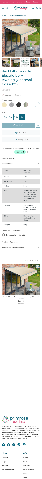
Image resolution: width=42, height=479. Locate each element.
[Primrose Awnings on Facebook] (8, 446)
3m (10, 117)
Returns (25, 462)
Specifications (7, 163)
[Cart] (39, 8)
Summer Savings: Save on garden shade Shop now (21, 2)
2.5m (4, 117)
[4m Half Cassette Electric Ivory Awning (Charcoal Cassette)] (21, 279)
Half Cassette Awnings (18, 15)
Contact (5, 458)
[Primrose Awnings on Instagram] (3, 446)
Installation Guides (8, 470)
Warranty (26, 466)
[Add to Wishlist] (38, 125)
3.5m (16, 117)
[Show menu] (3, 8)
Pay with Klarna (28, 470)
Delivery (25, 458)
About (25, 474)
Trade (25, 478)
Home (4, 15)
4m (22, 117)
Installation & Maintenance (13, 247)
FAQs (4, 462)
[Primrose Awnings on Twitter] (13, 446)
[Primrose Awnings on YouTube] (24, 446)
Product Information (10, 242)
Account (5, 466)
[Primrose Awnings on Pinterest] (19, 446)
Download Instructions (14, 235)
